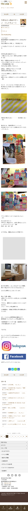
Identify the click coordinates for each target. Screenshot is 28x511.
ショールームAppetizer (8, 467)
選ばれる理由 (5, 457)
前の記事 (6, 14)
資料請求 (10, 508)
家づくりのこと (5, 27)
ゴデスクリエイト (11, 494)
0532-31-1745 (7, 483)
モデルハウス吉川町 (7, 464)
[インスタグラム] (14, 346)
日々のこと (4, 31)
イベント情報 (5, 454)
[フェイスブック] (14, 356)
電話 (25, 508)
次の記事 (22, 14)
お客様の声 (5, 461)
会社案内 (4, 470)
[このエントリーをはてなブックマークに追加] (18, 369)
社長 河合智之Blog (6, 34)
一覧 (14, 14)
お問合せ (17, 508)
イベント (3, 508)
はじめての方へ (6, 451)
